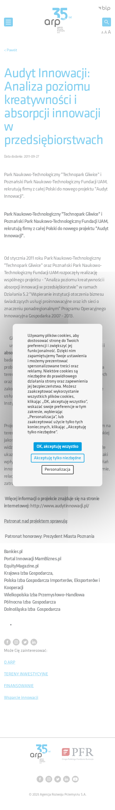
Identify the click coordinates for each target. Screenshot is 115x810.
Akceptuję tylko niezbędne (57, 458)
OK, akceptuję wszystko (57, 446)
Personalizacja (57, 469)
